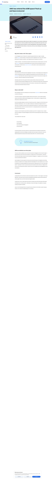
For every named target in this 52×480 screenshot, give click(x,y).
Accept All (36, 476)
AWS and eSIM (7, 45)
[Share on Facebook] (40, 37)
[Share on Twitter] (37, 37)
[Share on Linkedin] (35, 37)
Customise (19, 476)
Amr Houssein (15, 37)
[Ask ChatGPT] (41, 37)
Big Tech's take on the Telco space (8, 44)
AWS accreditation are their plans (8, 49)
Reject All (28, 476)
